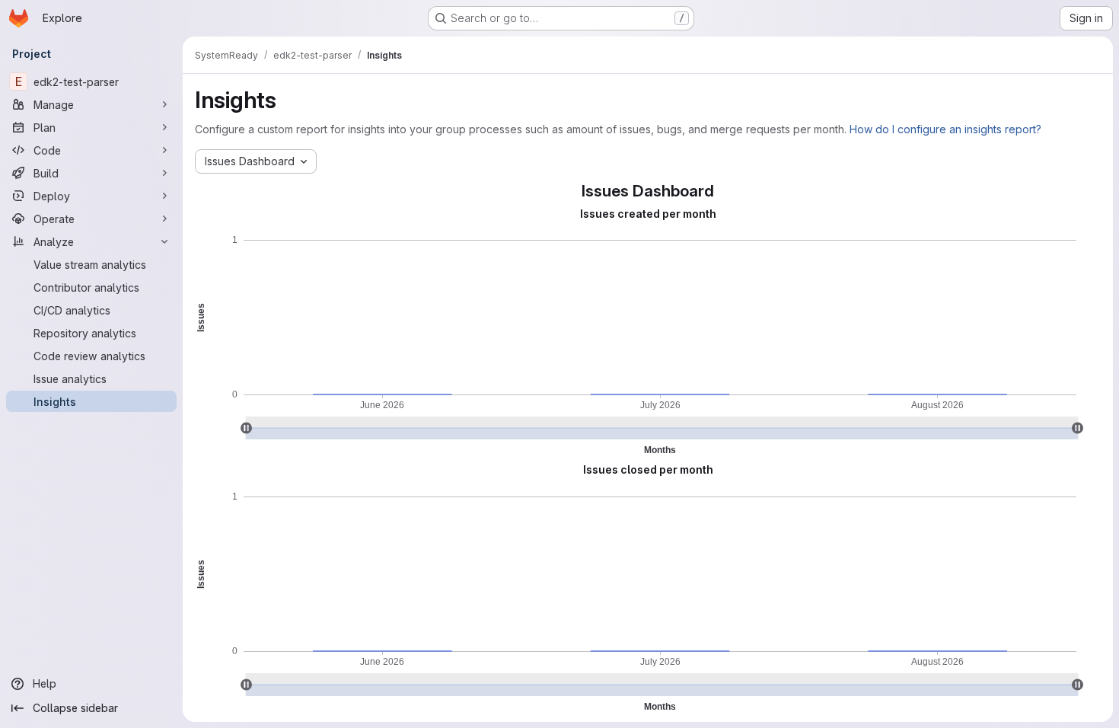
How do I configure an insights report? (945, 129)
